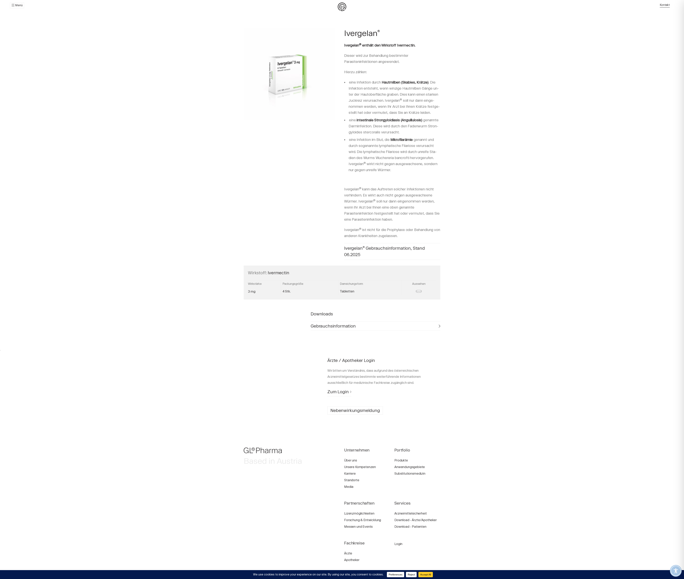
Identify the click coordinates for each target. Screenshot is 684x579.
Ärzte (348, 553)
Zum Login (338, 391)
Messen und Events (358, 526)
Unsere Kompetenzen (360, 467)
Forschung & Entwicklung (362, 520)
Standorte (351, 480)
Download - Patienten (410, 526)
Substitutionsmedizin (409, 473)
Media (348, 487)
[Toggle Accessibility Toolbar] (675, 570)
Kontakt (665, 5)
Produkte (401, 460)
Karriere (350, 473)
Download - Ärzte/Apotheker (415, 520)
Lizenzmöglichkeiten (359, 513)
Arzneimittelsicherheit (410, 513)
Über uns (350, 460)
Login (398, 544)
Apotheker (351, 560)
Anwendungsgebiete (409, 467)
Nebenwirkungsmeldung (355, 410)
